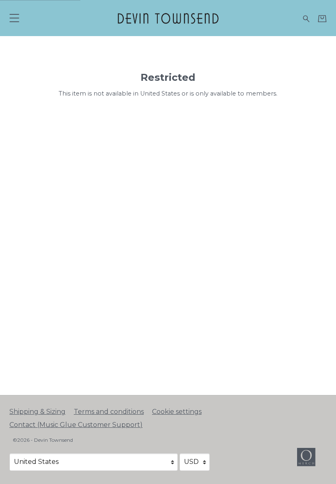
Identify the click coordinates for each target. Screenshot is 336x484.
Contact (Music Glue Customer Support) (76, 425)
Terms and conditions (109, 412)
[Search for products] (306, 18)
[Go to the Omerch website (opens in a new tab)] (310, 461)
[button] (14, 17)
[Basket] (322, 18)
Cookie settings (177, 412)
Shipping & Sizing (37, 412)
